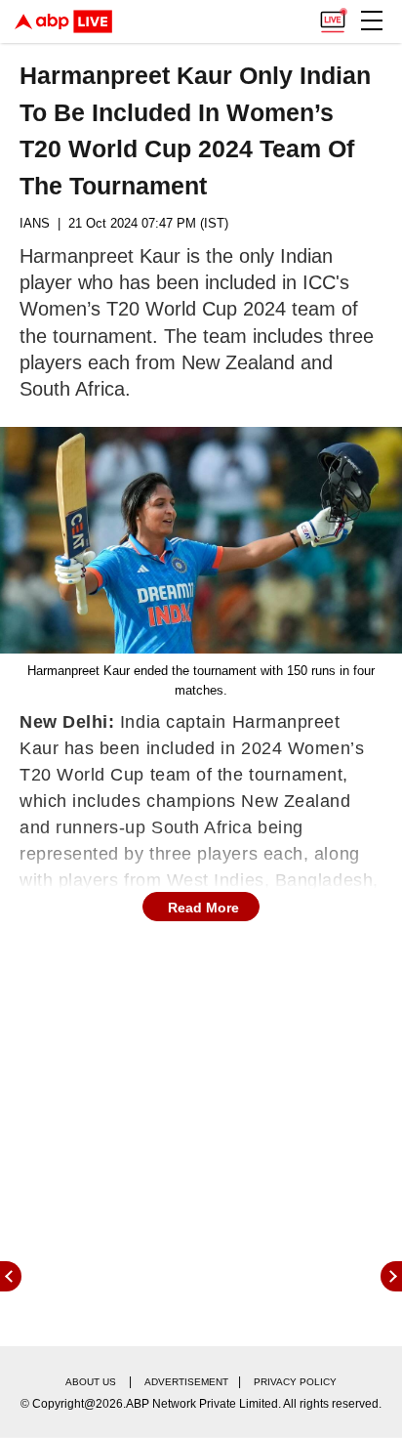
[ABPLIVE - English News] (63, 21)
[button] (371, 20)
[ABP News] (391, 1276)
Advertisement (186, 1381)
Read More (203, 907)
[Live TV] (332, 15)
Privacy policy (295, 1381)
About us (90, 1381)
